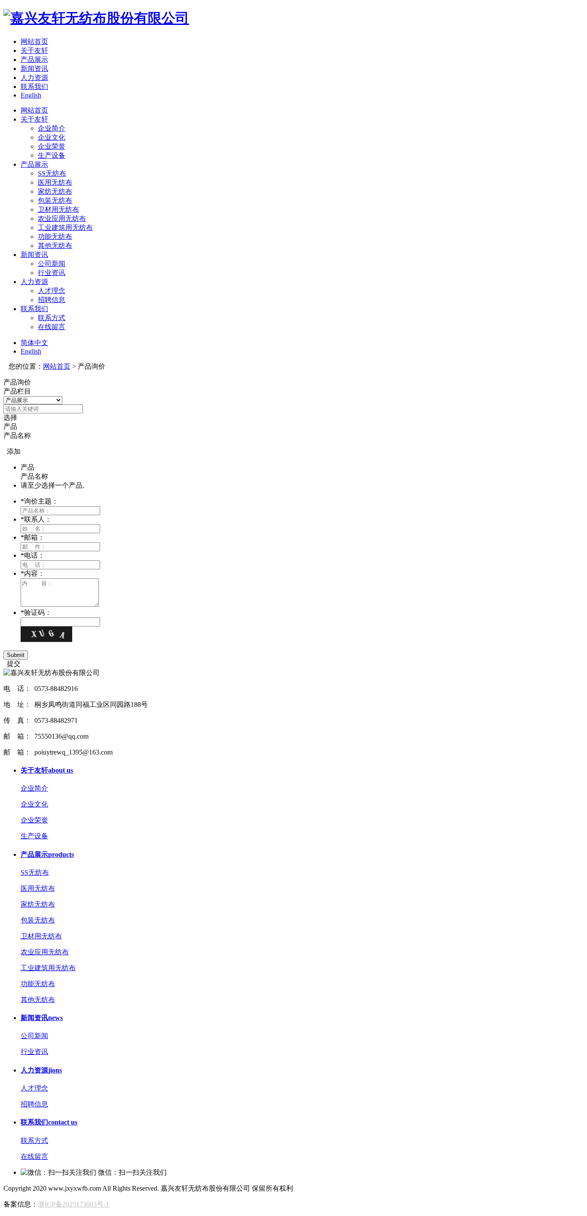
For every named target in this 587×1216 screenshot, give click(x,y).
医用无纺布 (55, 182)
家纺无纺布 (55, 191)
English (31, 95)
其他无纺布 (55, 245)
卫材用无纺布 (58, 209)
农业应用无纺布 (62, 218)
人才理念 (51, 290)
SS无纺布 (52, 173)
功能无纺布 (55, 236)
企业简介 (51, 128)
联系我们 (34, 86)
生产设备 (51, 155)
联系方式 (51, 317)
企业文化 (51, 137)
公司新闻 (51, 263)
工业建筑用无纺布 (65, 227)
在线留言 (51, 326)
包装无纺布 (55, 200)
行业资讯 (51, 272)
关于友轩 (34, 50)
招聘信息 (51, 299)
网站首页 (34, 41)
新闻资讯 (34, 68)
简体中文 (34, 342)
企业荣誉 (51, 146)
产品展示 (34, 59)
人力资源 (34, 77)
